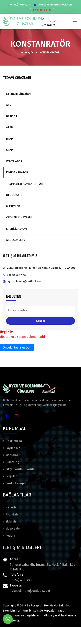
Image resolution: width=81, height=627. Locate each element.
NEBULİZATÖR (15, 195)
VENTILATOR (14, 161)
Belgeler (11, 476)
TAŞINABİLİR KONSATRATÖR (24, 184)
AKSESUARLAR (15, 240)
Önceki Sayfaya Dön (17, 347)
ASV (8, 105)
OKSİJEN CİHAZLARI (19, 217)
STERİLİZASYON (16, 229)
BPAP (9, 139)
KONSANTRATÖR (17, 172)
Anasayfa (27, 52)
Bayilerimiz (13, 448)
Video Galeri (13, 528)
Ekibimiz (11, 521)
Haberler (12, 507)
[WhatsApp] (8, 619)
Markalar (12, 455)
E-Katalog (12, 462)
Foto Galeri (13, 514)
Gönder (40, 320)
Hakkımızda (14, 441)
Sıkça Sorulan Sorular (21, 469)
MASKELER (13, 206)
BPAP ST (11, 116)
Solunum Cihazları (18, 93)
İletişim (10, 535)
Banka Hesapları (17, 483)
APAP (9, 127)
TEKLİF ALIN (42, 10)
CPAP (9, 150)
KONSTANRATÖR (50, 52)
